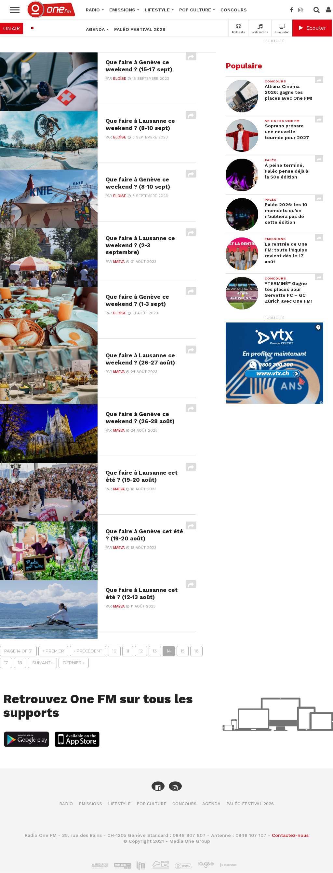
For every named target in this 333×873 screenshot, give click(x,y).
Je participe (166, 446)
